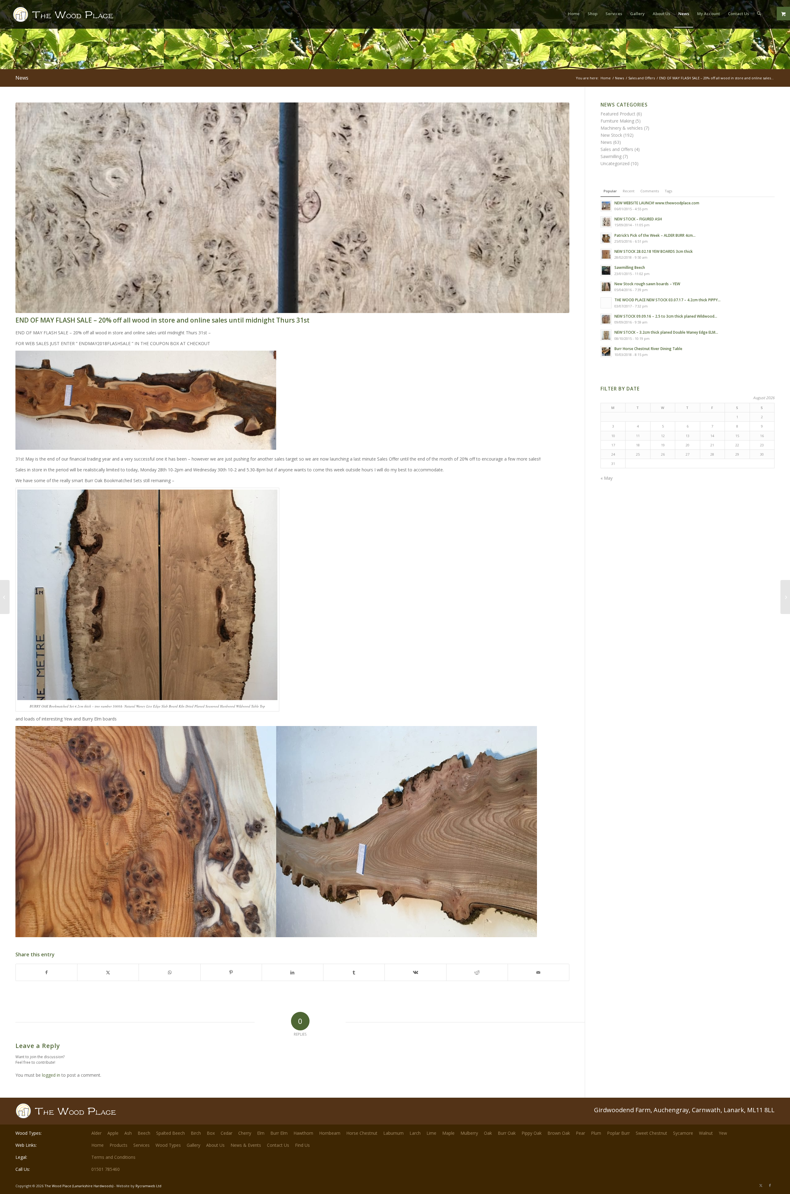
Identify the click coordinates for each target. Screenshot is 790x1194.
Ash (128, 1133)
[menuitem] (574, 13)
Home (97, 1145)
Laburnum (393, 1133)
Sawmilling (611, 156)
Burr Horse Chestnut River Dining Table (648, 348)
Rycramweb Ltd (148, 1186)
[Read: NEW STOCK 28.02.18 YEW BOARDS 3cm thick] (606, 254)
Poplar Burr (618, 1133)
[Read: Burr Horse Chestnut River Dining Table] (606, 351)
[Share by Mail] (538, 972)
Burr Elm (279, 1133)
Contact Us (278, 1145)
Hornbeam (329, 1133)
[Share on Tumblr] (354, 972)
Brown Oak (558, 1133)
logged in (51, 1075)
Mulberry (469, 1133)
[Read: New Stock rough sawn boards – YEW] (606, 286)
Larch (415, 1133)
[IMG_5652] (292, 207)
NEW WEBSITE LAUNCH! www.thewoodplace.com (656, 202)
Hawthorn (303, 1133)
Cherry (244, 1133)
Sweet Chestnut (651, 1133)
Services (141, 1145)
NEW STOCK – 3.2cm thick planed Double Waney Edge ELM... (666, 332)
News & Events (246, 1145)
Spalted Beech (170, 1133)
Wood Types (168, 1145)
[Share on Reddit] (477, 972)
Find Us (302, 1145)
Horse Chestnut (361, 1133)
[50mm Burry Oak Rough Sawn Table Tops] (785, 597)
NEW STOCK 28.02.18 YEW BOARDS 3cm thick (653, 251)
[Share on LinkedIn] (292, 972)
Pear (580, 1133)
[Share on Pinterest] (231, 972)
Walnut (706, 1133)
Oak (488, 1133)
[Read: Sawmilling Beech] (606, 270)
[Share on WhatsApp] (169, 972)
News (21, 77)
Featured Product (618, 114)
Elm (260, 1133)
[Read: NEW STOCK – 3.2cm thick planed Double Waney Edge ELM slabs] (606, 335)
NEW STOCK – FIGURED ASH (638, 218)
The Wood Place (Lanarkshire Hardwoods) (78, 1186)
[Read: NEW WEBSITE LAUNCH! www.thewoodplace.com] (606, 205)
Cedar (226, 1133)
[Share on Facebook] (46, 972)
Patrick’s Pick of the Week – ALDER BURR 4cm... (655, 235)
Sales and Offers (617, 149)
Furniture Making (617, 121)
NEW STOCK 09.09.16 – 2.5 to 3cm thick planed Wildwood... (665, 316)
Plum (596, 1133)
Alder (96, 1133)
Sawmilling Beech (629, 267)
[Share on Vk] (415, 972)
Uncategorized (615, 163)
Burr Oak (507, 1133)
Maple (448, 1133)
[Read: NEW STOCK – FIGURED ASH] (606, 222)
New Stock (611, 135)
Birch (196, 1133)
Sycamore (683, 1133)
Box (211, 1133)
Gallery (193, 1145)
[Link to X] (760, 1185)
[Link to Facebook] (770, 1185)
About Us (215, 1145)
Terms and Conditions (113, 1157)
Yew (723, 1133)
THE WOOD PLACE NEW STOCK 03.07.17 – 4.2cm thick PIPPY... (667, 299)
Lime (431, 1133)
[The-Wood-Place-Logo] (74, 16)
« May (607, 478)
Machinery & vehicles (622, 128)
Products (118, 1145)
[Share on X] (108, 972)
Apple (112, 1133)
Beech (144, 1133)
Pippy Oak (532, 1133)
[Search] (759, 13)
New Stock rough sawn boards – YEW (647, 283)
